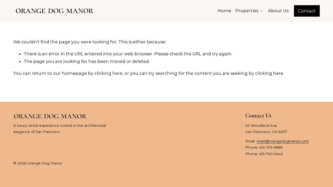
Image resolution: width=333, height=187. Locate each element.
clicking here (108, 73)
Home (224, 10)
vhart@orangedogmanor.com (283, 141)
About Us (278, 10)
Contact (307, 11)
